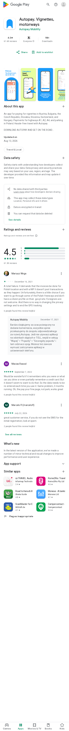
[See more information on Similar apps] (63, 471)
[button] (33, 41)
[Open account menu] (63, 4)
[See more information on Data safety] (63, 158)
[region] (34, 39)
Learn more (19, 192)
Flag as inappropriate (18, 516)
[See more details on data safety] (14, 220)
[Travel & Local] (14, 149)
